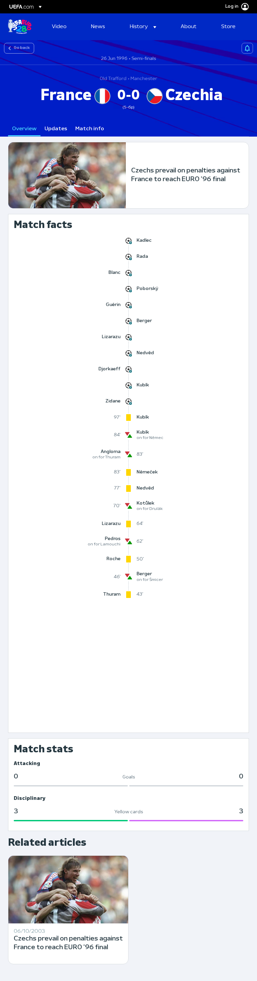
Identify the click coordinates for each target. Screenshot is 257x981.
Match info (89, 129)
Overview (24, 129)
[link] (59, 26)
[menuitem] (63, 26)
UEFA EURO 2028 (19, 27)
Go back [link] (22, 48)
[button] (143, 26)
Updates (56, 129)
